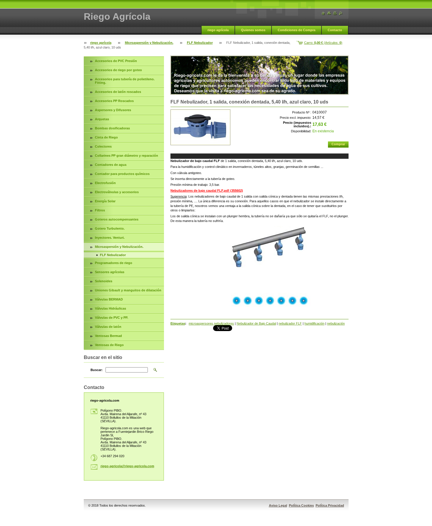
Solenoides (103, 281)
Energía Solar (105, 201)
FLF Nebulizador (200, 42)
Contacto (335, 30)
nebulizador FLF (290, 323)
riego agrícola (218, 30)
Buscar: (97, 370)
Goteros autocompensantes (116, 219)
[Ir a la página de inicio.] (323, 13)
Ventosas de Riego (109, 345)
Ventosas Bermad (108, 336)
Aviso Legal (278, 505)
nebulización (336, 323)
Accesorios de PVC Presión (116, 61)
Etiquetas (177, 323)
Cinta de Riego (106, 137)
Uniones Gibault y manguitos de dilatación (128, 290)
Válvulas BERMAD (109, 299)
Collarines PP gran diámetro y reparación (126, 155)
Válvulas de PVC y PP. (111, 317)
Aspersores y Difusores (113, 110)
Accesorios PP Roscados (114, 101)
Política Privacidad (330, 505)
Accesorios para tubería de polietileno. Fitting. (125, 80)
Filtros (100, 210)
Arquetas (102, 119)
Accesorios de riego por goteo (118, 70)
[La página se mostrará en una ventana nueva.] (200, 127)
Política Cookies (301, 505)
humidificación (314, 323)
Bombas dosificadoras (112, 128)
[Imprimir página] (335, 13)
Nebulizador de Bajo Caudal (256, 323)
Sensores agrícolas (109, 272)
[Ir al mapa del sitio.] (329, 13)
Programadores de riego (113, 263)
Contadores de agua (110, 164)
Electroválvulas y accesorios (117, 192)
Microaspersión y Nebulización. (149, 42)
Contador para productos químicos (122, 174)
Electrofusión (105, 183)
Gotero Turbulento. (110, 228)
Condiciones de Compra (296, 30)
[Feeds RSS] (341, 13)
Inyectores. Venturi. (110, 237)
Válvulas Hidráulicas (110, 308)
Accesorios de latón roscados (118, 91)
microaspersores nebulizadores (211, 323)
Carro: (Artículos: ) (323, 42)
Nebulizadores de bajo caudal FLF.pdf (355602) (206, 190)
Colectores (103, 146)
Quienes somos (253, 30)
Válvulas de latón (108, 326)
